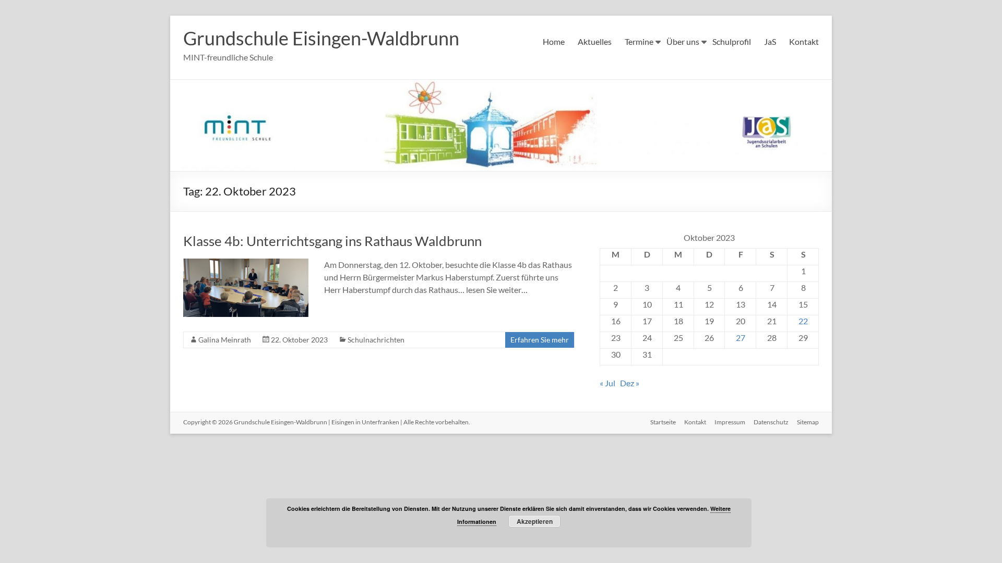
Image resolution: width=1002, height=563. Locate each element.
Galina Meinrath (224, 339)
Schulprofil (731, 41)
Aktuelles (595, 41)
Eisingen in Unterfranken (365, 422)
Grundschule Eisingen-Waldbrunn (321, 38)
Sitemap (808, 422)
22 (803, 321)
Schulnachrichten (376, 339)
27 (740, 337)
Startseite (663, 422)
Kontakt (804, 41)
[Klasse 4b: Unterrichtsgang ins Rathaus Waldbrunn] (245, 263)
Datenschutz (771, 422)
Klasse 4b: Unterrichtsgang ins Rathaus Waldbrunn (332, 240)
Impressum (729, 422)
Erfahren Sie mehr (539, 339)
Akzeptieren (535, 521)
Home (554, 41)
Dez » (629, 383)
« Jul (607, 383)
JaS (770, 41)
